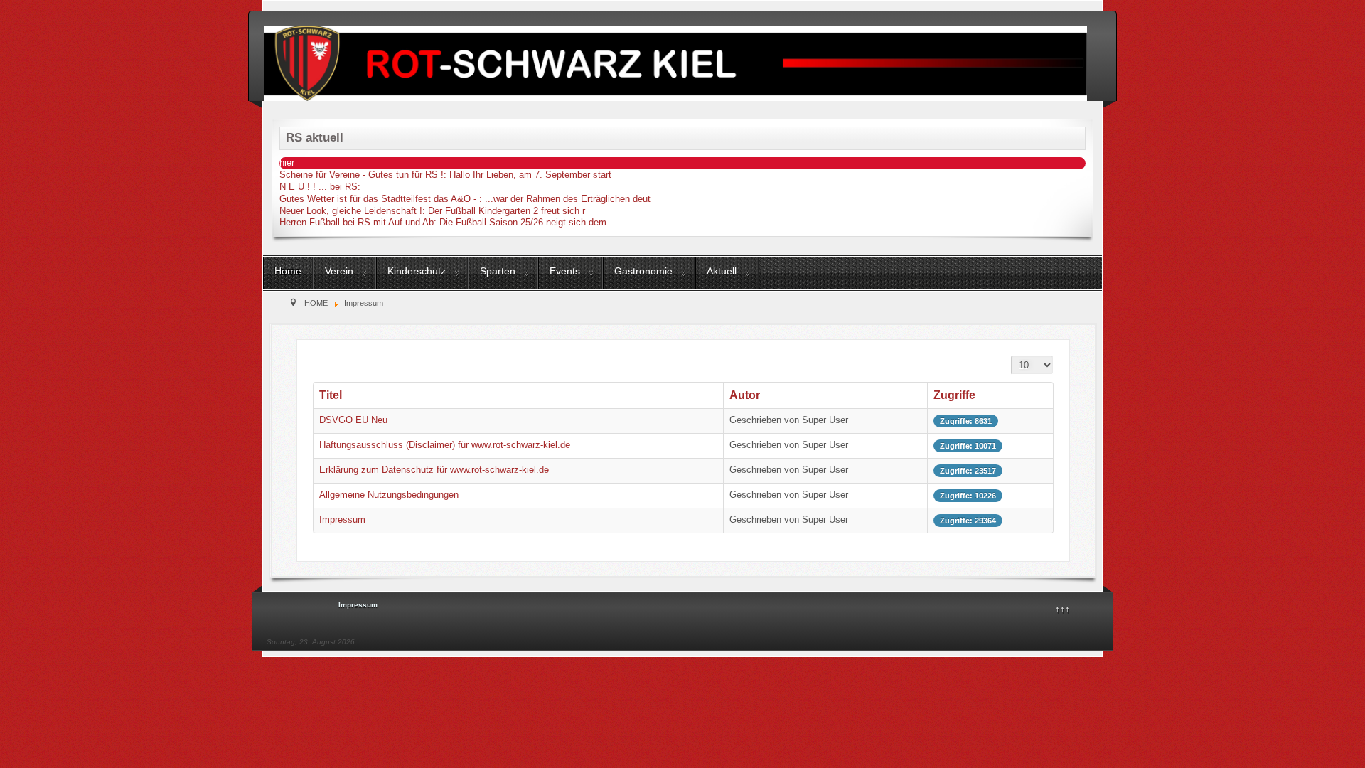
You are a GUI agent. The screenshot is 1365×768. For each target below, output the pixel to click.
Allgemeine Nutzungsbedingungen (389, 494)
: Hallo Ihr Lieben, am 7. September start (445, 174)
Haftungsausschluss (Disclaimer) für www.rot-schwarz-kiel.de (444, 444)
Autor (744, 395)
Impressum (342, 519)
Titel (330, 395)
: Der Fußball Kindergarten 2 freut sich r (432, 211)
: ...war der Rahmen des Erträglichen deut (465, 198)
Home (287, 271)
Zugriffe (954, 395)
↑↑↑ (1062, 609)
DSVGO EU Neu (353, 420)
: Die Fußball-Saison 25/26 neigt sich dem (442, 222)
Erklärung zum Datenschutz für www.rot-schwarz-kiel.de (434, 469)
